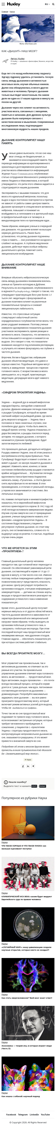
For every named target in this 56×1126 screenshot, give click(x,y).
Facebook (11, 1114)
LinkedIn (34, 1114)
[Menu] (3, 4)
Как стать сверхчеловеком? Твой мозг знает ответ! (27, 998)
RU (46, 4)
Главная (5, 11)
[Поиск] (53, 3)
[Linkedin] (28, 766)
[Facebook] (23, 766)
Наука (12, 11)
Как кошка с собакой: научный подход (21, 1096)
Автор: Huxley (17, 58)
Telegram (23, 1114)
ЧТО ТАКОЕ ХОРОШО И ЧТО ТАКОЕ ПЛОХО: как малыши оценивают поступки (24, 847)
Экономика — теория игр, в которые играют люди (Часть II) (27, 1047)
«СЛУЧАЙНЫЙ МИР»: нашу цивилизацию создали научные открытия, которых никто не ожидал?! (26, 948)
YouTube (45, 1114)
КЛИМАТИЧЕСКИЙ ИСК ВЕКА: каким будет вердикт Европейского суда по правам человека (27, 898)
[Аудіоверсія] (28, 924)
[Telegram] (33, 766)
